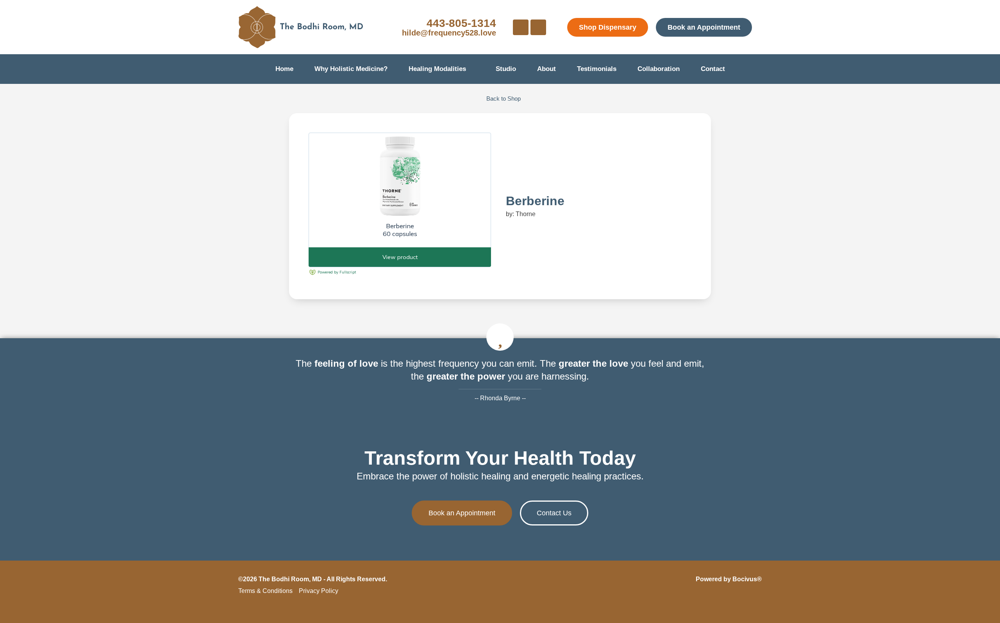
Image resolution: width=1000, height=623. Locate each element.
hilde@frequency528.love (449, 32)
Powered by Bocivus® (729, 579)
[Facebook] (521, 27)
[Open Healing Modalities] (471, 69)
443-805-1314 (461, 23)
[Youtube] (538, 27)
